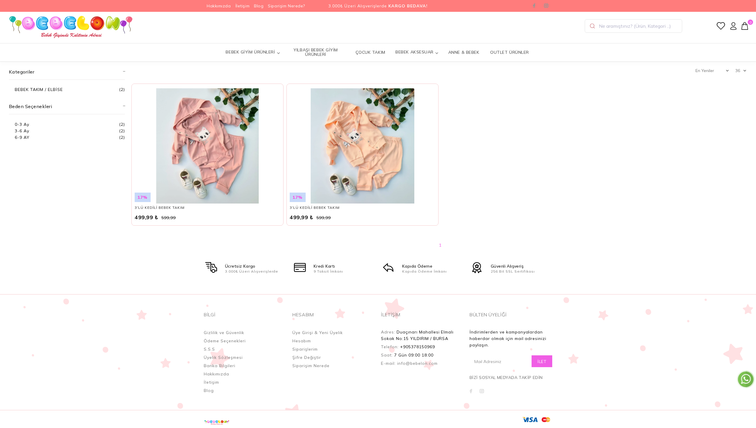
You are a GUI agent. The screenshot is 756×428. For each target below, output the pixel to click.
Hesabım (301, 341)
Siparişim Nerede (311, 365)
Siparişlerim (305, 349)
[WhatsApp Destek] (746, 379)
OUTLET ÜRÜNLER (509, 52)
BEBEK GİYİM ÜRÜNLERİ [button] (250, 52)
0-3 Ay (22, 124)
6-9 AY (22, 137)
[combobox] (633, 26)
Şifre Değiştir (306, 357)
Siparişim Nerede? (286, 6)
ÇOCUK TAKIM (370, 52)
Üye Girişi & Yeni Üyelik (317, 332)
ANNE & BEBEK (464, 52)
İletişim (242, 6)
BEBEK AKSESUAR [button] (414, 52)
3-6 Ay (22, 131)
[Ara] (592, 25)
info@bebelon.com (417, 363)
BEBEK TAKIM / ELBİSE (39, 89)
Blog (258, 6)
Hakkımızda (219, 6)
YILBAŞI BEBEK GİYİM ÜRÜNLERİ (316, 52)
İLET (541, 361)
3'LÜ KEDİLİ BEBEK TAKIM (160, 207)
